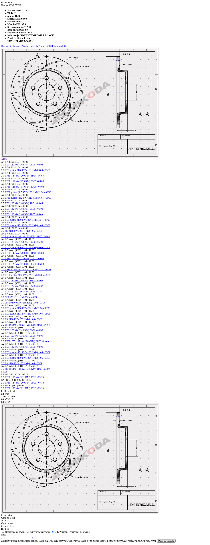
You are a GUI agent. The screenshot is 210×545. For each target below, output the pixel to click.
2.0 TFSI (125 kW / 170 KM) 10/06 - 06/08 (22, 186)
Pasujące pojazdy (29, 46)
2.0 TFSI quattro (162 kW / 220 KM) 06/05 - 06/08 (26, 197)
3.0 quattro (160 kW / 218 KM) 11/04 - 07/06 (23, 302)
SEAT (4, 371)
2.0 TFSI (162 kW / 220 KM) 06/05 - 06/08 (22, 181)
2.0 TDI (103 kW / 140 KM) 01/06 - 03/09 (22, 330)
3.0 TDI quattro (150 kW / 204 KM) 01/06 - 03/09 (25, 358)
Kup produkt (59, 46)
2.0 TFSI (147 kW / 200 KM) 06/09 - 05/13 (22, 382)
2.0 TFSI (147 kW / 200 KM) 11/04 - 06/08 (22, 175)
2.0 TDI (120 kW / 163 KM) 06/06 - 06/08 (22, 164)
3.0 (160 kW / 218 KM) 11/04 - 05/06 (19, 297)
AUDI (4, 159)
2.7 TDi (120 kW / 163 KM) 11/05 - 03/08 (22, 291)
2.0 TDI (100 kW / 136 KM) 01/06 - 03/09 (22, 335)
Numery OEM (46, 46)
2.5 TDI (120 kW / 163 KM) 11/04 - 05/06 (22, 203)
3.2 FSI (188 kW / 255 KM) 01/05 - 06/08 (21, 231)
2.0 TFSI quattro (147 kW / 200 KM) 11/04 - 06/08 (26, 192)
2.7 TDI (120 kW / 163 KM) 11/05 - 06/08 (22, 214)
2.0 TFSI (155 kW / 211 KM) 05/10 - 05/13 (22, 377)
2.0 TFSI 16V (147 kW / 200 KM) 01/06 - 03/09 (25, 341)
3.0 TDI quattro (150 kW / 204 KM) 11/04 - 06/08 (25, 220)
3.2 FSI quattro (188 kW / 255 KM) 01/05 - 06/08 (25, 236)
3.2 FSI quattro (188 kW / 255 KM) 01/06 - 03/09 (25, 369)
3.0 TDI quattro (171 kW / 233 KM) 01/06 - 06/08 (25, 225)
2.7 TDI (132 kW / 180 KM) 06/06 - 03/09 (22, 346)
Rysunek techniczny (11, 46)
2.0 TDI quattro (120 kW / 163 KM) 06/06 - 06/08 (25, 170)
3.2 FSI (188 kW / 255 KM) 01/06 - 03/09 (21, 363)
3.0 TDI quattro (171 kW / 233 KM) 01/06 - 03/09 (25, 352)
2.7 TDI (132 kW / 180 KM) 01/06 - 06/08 (22, 208)
